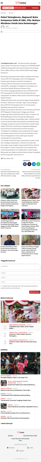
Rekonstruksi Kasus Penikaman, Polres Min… (16, 390)
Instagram (21, 451)
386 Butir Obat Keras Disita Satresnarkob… (15, 418)
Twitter (31, 448)
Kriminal (8, 376)
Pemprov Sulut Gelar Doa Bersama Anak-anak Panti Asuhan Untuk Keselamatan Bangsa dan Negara (10, 203)
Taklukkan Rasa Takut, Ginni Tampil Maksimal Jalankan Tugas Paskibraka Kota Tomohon (30, 203)
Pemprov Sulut (13, 332)
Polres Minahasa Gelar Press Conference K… (16, 413)
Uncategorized (22, 332)
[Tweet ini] (29, 164)
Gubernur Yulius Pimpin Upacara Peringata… (20, 335)
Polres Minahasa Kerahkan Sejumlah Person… (23, 407)
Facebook (11, 448)
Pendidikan (22, 325)
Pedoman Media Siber (30, 436)
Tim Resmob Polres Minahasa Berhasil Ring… (16, 395)
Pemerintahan (12, 383)
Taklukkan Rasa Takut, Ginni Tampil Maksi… (21, 327)
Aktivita (3, 376)
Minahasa (9, 388)
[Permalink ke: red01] (3, 27)
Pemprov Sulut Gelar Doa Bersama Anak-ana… (23, 342)
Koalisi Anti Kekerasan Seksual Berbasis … (22, 385)
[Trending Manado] (20, 3)
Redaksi (10, 436)
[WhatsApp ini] (38, 164)
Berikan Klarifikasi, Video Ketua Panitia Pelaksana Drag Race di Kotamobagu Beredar (9, 249)
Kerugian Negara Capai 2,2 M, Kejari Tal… (15, 377)
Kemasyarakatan (14, 325)
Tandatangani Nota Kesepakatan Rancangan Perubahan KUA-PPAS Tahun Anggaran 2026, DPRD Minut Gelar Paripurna (10, 224)
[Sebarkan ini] (25, 164)
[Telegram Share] (34, 164)
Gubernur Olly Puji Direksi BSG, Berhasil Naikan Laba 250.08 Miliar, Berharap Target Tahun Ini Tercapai (31, 174)
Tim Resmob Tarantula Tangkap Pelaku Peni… (16, 400)
